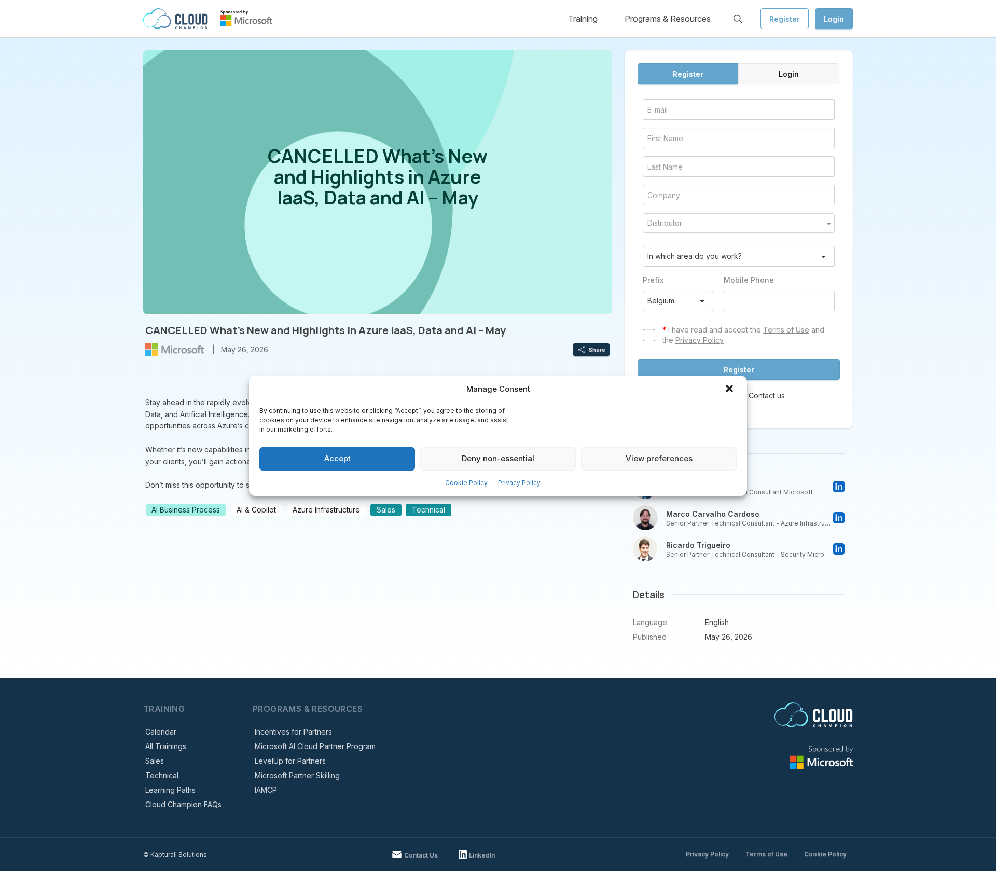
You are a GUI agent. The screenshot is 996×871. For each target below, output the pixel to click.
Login (834, 19)
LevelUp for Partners (290, 760)
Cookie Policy (466, 483)
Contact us (767, 395)
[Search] (737, 18)
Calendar (160, 731)
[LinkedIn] (839, 486)
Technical (161, 775)
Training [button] (583, 18)
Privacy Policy (519, 483)
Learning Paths (170, 789)
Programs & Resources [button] (668, 18)
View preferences (659, 458)
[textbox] (738, 223)
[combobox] (739, 223)
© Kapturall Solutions (175, 855)
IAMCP (266, 789)
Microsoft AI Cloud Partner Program (315, 746)
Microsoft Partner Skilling (297, 775)
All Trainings (165, 746)
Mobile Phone (749, 279)
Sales (154, 760)
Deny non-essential (498, 458)
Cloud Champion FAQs (183, 804)
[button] (730, 389)
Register (784, 19)
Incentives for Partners (293, 731)
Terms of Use (786, 329)
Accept (337, 458)
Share (597, 349)
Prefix (653, 279)
